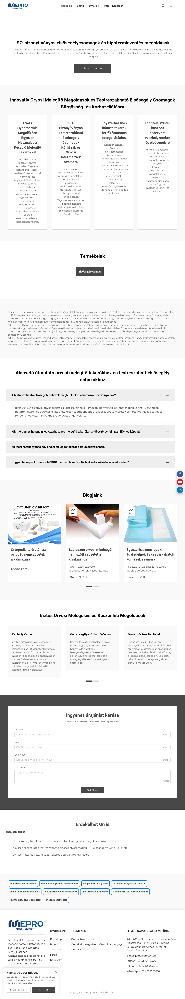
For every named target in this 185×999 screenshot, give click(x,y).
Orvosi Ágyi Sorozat (83, 939)
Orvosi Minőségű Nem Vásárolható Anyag (96, 944)
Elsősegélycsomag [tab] (90, 271)
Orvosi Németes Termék (85, 949)
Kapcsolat (117, 5)
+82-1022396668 (150, 971)
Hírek (105, 5)
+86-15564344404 (147, 966)
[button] (89, 586)
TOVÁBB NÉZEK (20, 569)
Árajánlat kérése (92, 68)
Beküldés (92, 790)
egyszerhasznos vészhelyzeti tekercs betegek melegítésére (51, 854)
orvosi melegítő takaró (27, 841)
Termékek (93, 5)
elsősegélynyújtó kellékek (110, 848)
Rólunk (79, 5)
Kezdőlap (66, 5)
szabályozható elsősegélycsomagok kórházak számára (83, 841)
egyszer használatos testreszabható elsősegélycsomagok (50, 848)
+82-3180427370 (146, 960)
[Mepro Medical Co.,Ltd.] (18, 6)
